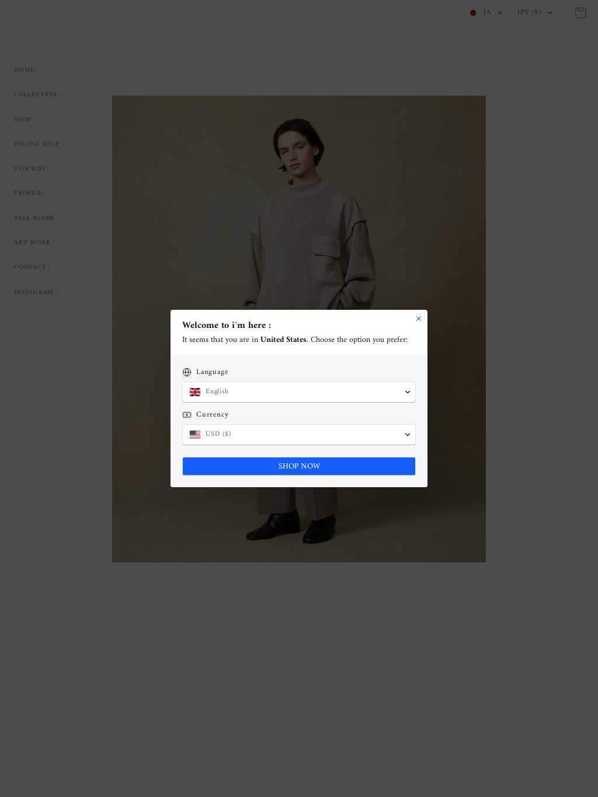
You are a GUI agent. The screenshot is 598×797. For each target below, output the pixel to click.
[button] (299, 392)
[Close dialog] (418, 318)
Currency (212, 415)
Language (212, 372)
